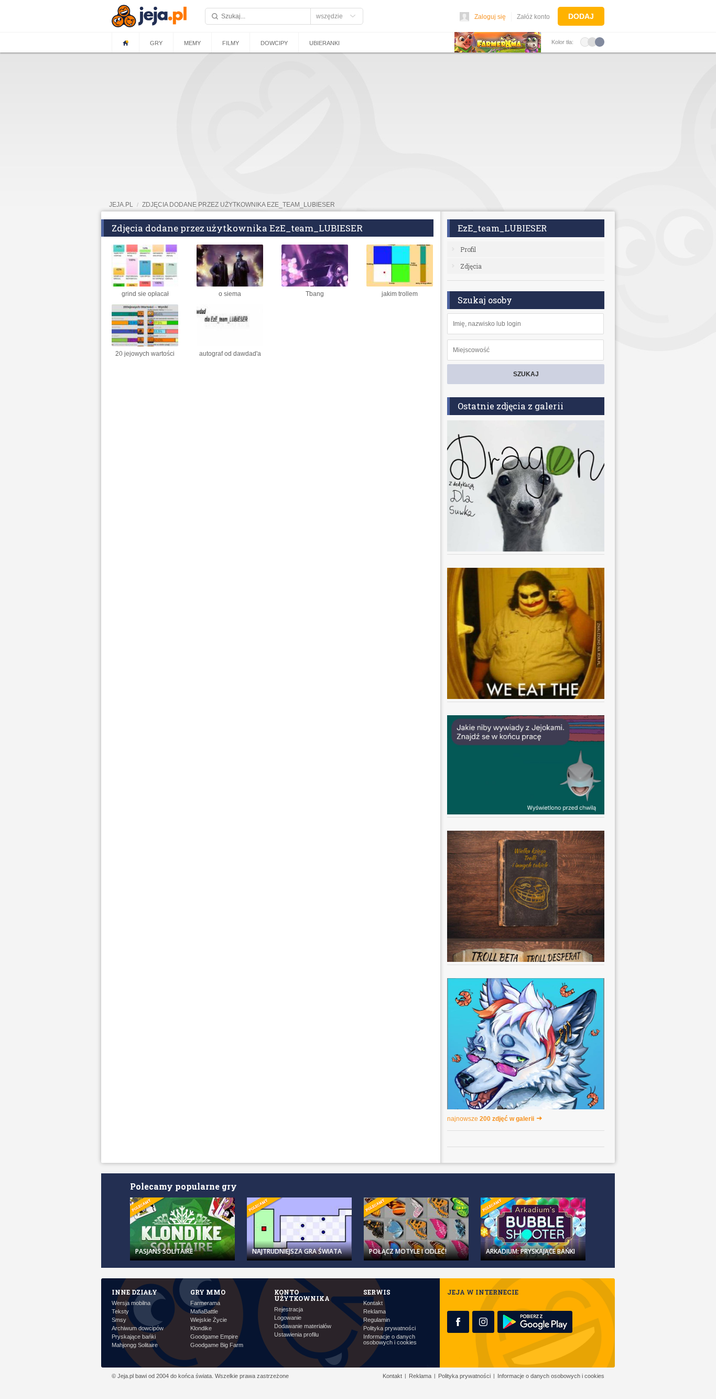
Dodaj (581, 16)
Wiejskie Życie (208, 1320)
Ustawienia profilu (296, 1335)
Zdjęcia (471, 266)
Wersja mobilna (131, 1303)
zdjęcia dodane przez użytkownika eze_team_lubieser (238, 205)
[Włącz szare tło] (592, 41)
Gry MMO (207, 1292)
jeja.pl (121, 205)
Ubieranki (324, 43)
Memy (192, 43)
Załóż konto (533, 16)
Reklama (374, 1312)
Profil (468, 249)
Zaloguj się (490, 16)
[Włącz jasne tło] (585, 41)
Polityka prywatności (389, 1328)
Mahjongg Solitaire (135, 1345)
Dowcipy (274, 43)
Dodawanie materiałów (302, 1326)
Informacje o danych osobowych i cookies (390, 1339)
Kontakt (373, 1303)
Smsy (119, 1320)
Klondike (201, 1328)
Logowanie (287, 1318)
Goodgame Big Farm (216, 1345)
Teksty (120, 1312)
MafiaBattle (204, 1312)
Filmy (230, 43)
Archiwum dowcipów (138, 1328)
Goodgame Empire (214, 1337)
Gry (156, 43)
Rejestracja (288, 1309)
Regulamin (376, 1320)
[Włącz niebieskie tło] (599, 41)
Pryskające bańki (134, 1337)
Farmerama (205, 1303)
